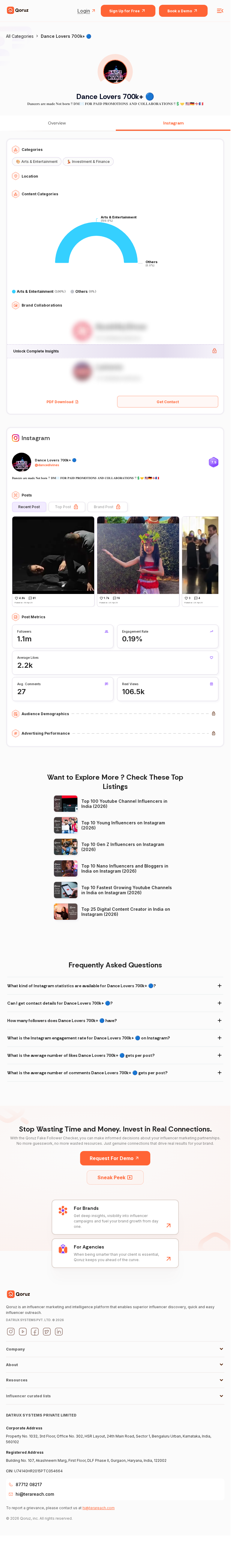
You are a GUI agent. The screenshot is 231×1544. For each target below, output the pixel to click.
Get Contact (168, 402)
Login (83, 11)
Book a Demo (179, 11)
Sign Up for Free (124, 11)
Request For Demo (112, 1158)
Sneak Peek (111, 1177)
